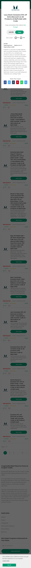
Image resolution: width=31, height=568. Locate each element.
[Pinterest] (17, 82)
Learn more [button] (6, 560)
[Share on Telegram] (25, 82)
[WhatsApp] (21, 82)
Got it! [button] (9, 565)
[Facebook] (5, 82)
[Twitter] (9, 82)
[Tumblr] (13, 82)
